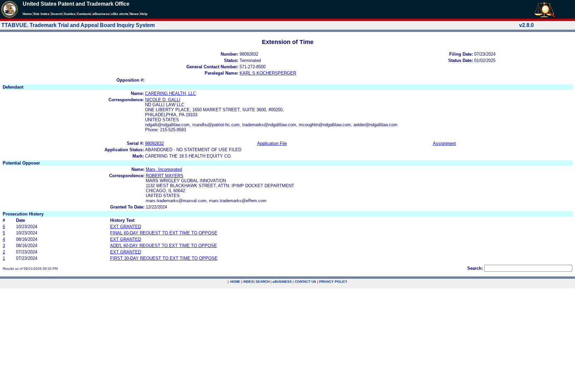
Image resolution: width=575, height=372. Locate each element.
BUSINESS (282, 281)
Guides (70, 14)
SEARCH (263, 281)
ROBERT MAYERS (164, 175)
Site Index (41, 14)
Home (27, 14)
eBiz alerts (119, 14)
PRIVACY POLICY (333, 281)
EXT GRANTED (125, 226)
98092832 (154, 143)
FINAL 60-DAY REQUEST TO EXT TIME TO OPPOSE (163, 232)
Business (101, 14)
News (134, 14)
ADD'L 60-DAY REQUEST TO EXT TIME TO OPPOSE (163, 245)
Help (143, 14)
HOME (235, 281)
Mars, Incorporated (164, 169)
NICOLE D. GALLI (162, 99)
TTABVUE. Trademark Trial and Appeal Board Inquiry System (78, 25)
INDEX (248, 281)
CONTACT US (305, 281)
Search (57, 14)
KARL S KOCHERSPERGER (268, 73)
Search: (475, 268)
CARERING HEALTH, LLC (170, 93)
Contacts (84, 14)
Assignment (444, 143)
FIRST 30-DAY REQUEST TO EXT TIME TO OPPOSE (164, 258)
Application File (272, 143)
